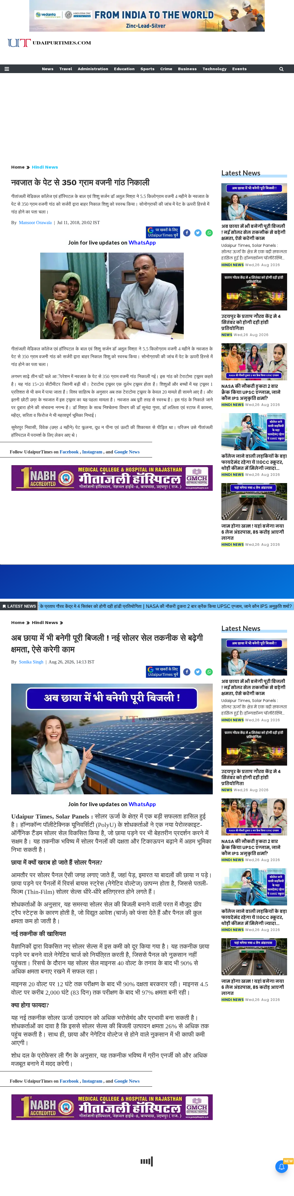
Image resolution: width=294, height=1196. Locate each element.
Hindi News (45, 167)
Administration (93, 68)
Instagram (92, 451)
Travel (65, 68)
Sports (147, 68)
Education (124, 68)
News (47, 68)
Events (239, 68)
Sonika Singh (31, 661)
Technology (214, 68)
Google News (127, 451)
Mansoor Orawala (35, 222)
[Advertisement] (147, 113)
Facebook (69, 451)
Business (187, 68)
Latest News (240, 173)
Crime (166, 68)
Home (18, 167)
